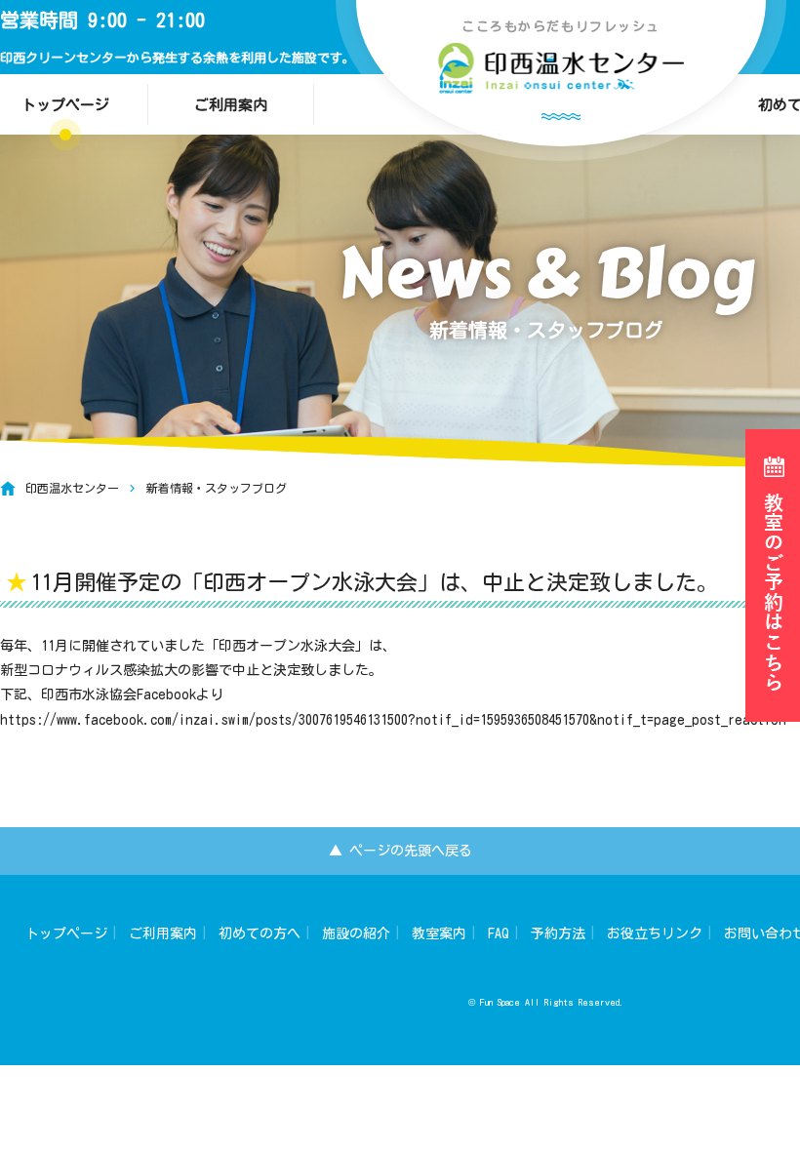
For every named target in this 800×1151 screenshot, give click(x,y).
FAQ (498, 933)
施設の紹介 (356, 933)
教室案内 (439, 933)
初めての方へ (259, 933)
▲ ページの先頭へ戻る (400, 850)
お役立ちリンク (654, 933)
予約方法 (558, 933)
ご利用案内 (230, 105)
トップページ (66, 933)
